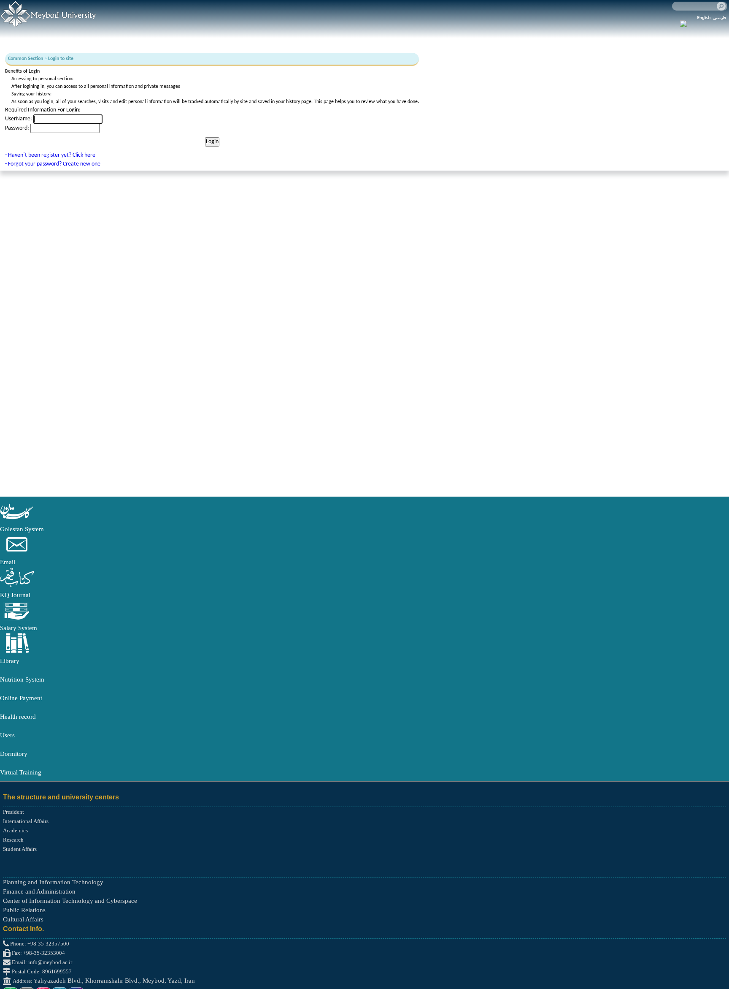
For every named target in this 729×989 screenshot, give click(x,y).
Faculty (15, 39)
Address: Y (24, 981)
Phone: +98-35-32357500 (39, 943)
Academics (15, 830)
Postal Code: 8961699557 (41, 971)
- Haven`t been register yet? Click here (50, 155)
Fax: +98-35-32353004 (38, 953)
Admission (71, 39)
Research (107, 39)
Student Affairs (20, 849)
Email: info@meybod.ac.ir (41, 962)
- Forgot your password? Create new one (52, 164)
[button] (17, 519)
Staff (41, 39)
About (139, 39)
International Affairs (26, 821)
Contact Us (172, 39)
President (13, 812)
